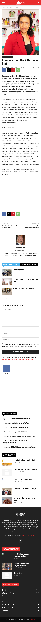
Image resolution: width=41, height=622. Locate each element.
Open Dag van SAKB (20, 270)
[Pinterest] (13, 70)
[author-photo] (20, 245)
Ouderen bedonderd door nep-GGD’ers (24, 499)
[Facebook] (4, 70)
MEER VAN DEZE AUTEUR (29, 264)
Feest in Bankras (21, 432)
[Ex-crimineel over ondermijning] (7, 462)
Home (3, 7)
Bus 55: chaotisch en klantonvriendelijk (21, 555)
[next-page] (6, 298)
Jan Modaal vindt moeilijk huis (19, 423)
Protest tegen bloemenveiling (24, 479)
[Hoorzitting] (7, 575)
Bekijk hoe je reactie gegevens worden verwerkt (17, 359)
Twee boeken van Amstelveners (25, 470)
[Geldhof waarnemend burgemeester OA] (7, 566)
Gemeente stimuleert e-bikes (20, 419)
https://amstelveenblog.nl (20, 250)
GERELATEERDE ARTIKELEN (11, 264)
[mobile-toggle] (3, 2)
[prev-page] (3, 298)
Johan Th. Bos (9, 67)
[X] (9, 70)
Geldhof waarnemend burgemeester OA (21, 565)
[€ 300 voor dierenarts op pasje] (7, 491)
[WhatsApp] (18, 70)
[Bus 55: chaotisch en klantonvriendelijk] (7, 556)
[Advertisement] (20, 190)
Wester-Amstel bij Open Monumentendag (10, 227)
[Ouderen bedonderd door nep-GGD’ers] (7, 500)
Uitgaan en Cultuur (12, 7)
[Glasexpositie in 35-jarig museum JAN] (7, 281)
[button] (38, 2)
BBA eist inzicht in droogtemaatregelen (23, 436)
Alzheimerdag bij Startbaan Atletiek (32, 227)
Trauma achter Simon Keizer (23, 289)
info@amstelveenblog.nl (29, 535)
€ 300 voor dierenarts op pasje (25, 489)
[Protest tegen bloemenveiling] (7, 481)
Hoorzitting (18, 573)
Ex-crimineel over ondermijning (25, 460)
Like (6, 366)
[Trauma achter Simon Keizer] (7, 291)
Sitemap (32, 619)
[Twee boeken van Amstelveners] (7, 472)
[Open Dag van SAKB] (7, 272)
